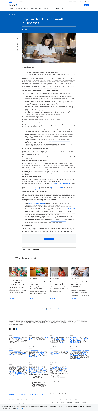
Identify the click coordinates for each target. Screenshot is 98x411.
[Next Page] (58, 308)
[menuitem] (72, 2)
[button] (95, 407)
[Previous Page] (42, 308)
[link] (50, 394)
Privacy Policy (20, 408)
